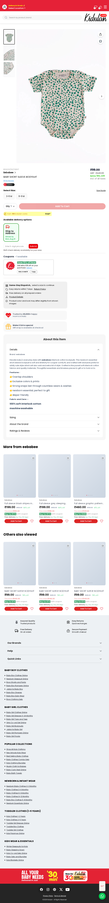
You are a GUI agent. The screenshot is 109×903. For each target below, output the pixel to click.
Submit (33, 246)
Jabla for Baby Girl (14, 729)
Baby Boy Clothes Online (17, 675)
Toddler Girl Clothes (14, 830)
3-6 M (9, 196)
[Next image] (101, 96)
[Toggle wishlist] (32, 521)
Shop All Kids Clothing (15, 749)
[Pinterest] (54, 889)
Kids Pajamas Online (15, 833)
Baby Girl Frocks (13, 736)
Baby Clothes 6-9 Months (17, 793)
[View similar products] (100, 41)
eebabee (8, 172)
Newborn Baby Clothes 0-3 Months (21, 786)
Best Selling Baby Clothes (17, 756)
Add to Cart (16, 521)
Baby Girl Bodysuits (14, 726)
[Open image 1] (61, 96)
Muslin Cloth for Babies (16, 766)
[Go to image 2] (9, 53)
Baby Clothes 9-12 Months (17, 796)
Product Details (16, 297)
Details (29, 268)
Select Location (16, 8)
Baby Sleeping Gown (15, 850)
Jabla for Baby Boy (14, 689)
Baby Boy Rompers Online (17, 685)
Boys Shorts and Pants (16, 682)
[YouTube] (67, 889)
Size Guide (101, 190)
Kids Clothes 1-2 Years (15, 816)
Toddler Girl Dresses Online (17, 823)
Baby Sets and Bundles (16, 856)
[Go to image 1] (9, 36)
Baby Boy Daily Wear (15, 696)
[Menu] (105, 7)
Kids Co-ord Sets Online (16, 853)
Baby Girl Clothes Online (16, 712)
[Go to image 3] (9, 69)
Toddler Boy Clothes (15, 826)
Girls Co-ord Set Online (16, 722)
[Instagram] (48, 889)
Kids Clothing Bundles (16, 763)
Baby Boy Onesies (14, 692)
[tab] (11, 232)
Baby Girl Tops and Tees (16, 719)
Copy (34, 272)
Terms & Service (60, 896)
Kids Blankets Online (15, 860)
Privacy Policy (48, 896)
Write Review (8, 181)
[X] (61, 889)
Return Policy (40, 289)
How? (47, 214)
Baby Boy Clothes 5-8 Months (19, 800)
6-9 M (22, 196)
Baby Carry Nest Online (16, 770)
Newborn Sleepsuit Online (17, 679)
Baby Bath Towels (14, 773)
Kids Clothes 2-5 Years (16, 820)
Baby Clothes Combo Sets (17, 759)
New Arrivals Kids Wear (16, 752)
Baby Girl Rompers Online (17, 733)
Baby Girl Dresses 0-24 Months (19, 716)
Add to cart (62, 206)
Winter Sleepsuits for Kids (17, 846)
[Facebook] (41, 889)
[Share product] (100, 34)
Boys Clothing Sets (14, 699)
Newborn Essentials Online (17, 803)
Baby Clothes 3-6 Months (17, 789)
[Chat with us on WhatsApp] (102, 896)
